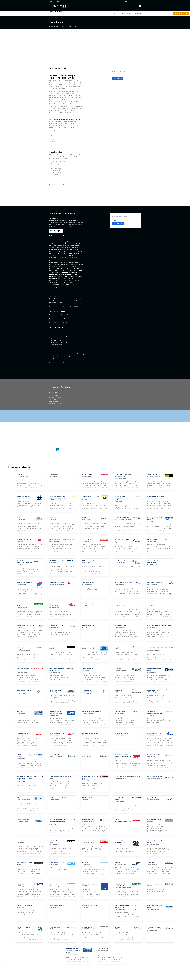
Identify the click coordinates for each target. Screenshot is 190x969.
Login (131, 1)
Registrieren (138, 1)
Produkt (114, 13)
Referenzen (138, 13)
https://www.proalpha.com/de (58, 184)
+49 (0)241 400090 (55, 1)
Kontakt (126, 1)
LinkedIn (58, 453)
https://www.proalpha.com (57, 362)
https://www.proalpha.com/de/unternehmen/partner (64, 306)
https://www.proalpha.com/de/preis (59, 322)
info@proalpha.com (55, 401)
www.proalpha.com (55, 403)
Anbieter (122, 13)
